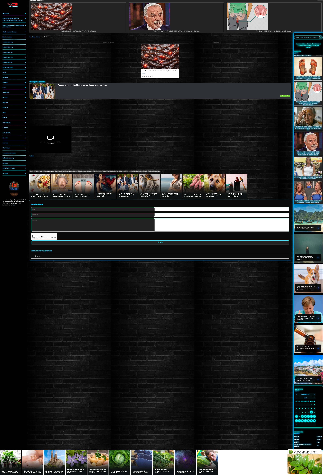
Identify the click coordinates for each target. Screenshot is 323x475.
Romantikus (7, 123)
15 (311, 412)
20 (305, 416)
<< (296, 394)
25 (299, 420)
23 (314, 416)
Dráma (5, 117)
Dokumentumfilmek (9, 153)
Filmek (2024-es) (7, 52)
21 (308, 416)
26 (302, 420)
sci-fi (4, 87)
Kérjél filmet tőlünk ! (10, 32)
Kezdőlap (6, 13)
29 (311, 420)
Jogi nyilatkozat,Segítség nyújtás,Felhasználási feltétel (13, 19)
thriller (5, 107)
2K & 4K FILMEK (7, 37)
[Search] (320, 37)
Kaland (5, 97)
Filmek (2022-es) (7, 62)
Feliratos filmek (8, 67)
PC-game (5, 173)
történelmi (6, 148)
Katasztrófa (7, 133)
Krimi (4, 112)
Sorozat (5, 163)
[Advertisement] (79, 110)
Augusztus (305, 394)
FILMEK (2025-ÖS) (8, 47)
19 (302, 416)
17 (296, 416)
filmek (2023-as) (8, 57)
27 (305, 420)
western (5, 143)
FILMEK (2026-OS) (8, 42)
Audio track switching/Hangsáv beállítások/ (13, 26)
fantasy (5, 102)
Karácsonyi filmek (9, 168)
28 (308, 420)
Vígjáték (5, 77)
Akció (4, 72)
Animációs (6, 92)
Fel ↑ (14, 205)
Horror (5, 82)
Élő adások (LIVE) (8, 158)
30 (314, 420)
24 (296, 420)
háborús (5, 128)
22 (311, 416)
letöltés (31, 156)
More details (285, 96)
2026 (305, 398)
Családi (5, 138)
